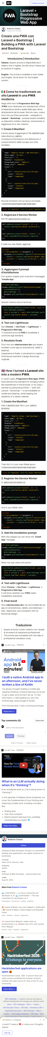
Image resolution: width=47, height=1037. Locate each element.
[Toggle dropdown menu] (43, 645)
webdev (14, 53)
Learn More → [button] (9, 989)
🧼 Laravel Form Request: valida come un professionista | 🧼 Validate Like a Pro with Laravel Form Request (22, 925)
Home (9, 1004)
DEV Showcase (29, 1011)
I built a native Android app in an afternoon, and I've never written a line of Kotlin (22, 680)
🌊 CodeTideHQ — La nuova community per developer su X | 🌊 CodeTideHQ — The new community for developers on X (20, 897)
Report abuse (31, 743)
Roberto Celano (13, 28)
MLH (42, 1014)
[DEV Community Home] (9, 3)
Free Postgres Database (20, 1014)
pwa (33, 53)
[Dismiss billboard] (43, 1019)
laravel (5, 53)
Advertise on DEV (36, 1007)
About (38, 1011)
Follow (23, 845)
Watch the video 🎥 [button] (11, 826)
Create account (37, 3)
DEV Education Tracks (11, 1007)
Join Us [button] (7, 1033)
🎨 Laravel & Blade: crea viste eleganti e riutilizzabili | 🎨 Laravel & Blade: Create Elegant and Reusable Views (23, 911)
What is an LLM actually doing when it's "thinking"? (23, 783)
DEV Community (11, 999)
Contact (6, 1014)
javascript (24, 53)
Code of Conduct (17, 743)
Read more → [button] (9, 711)
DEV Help (24, 1007)
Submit (9, 736)
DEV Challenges (19, 1004)
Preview (21, 736)
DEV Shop (34, 1014)
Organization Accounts (13, 1011)
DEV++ (29, 1004)
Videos (36, 1004)
